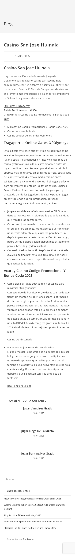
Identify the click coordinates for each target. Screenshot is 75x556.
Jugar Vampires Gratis (37, 408)
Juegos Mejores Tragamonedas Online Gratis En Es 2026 (32, 498)
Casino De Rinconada (19, 339)
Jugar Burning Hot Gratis (37, 453)
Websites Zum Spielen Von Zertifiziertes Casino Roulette (33, 521)
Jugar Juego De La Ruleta (37, 431)
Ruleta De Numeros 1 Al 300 (20, 110)
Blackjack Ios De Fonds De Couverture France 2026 (30, 527)
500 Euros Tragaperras (17, 106)
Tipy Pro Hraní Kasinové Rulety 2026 (22, 515)
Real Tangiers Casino (19, 385)
